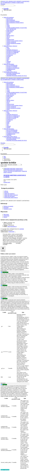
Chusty (8, 25)
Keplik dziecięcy (10, 30)
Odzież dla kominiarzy (8, 17)
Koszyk (5, 217)
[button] (3, 4)
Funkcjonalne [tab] (4, 270)
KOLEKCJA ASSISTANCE (13, 51)
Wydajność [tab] (3, 284)
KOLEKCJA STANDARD (12, 68)
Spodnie (8, 62)
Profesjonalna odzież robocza (10, 71)
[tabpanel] (15, 278)
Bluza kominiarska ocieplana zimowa (15, 22)
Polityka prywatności (8, 206)
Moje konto (6, 214)
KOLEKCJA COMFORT (12, 52)
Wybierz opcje (6, 182)
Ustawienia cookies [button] (7, 243)
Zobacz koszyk (4, 231)
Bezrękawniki (9, 18)
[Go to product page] (16, 169)
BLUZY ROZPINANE (11, 65)
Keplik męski (9, 31)
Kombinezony (9, 55)
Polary (7, 38)
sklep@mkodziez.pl (12, 226)
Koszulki (8, 33)
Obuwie (8, 36)
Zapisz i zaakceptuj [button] (5, 469)
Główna (5, 171)
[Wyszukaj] (15, 144)
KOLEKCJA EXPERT (11, 66)
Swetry (8, 44)
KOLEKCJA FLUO (11, 53)
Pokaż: (2, 166)
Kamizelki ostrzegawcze (12, 49)
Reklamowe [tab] (3, 297)
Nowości (6, 192)
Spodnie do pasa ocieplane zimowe (14, 40)
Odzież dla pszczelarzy (8, 64)
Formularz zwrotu (7, 208)
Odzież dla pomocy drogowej (10, 46)
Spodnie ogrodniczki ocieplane (13, 43)
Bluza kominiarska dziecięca (13, 21)
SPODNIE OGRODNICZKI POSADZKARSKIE (13, 74)
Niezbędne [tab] (3, 383)
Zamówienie (6, 215)
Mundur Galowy (10, 35)
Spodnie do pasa (10, 39)
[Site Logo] (15, 2)
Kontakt (6, 8)
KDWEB (21, 229)
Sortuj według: (4, 164)
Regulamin (6, 207)
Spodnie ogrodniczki (11, 42)
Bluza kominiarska (10, 20)
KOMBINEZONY (10, 69)
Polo (7, 60)
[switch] (1, 272)
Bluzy (7, 23)
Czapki (8, 26)
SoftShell (8, 61)
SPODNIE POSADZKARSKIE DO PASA (16, 75)
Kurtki (7, 34)
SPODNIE (8, 70)
